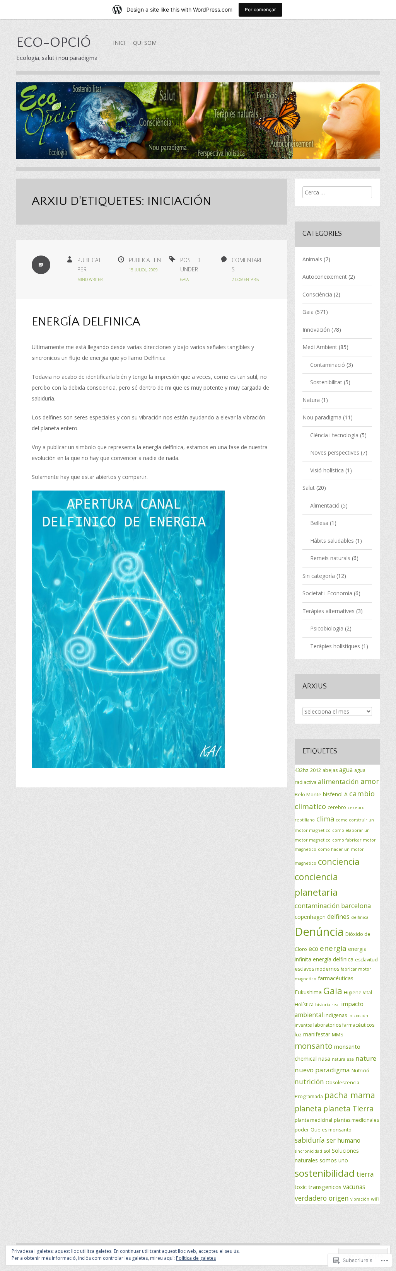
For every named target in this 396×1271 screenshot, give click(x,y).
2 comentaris (245, 279)
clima (325, 818)
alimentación (338, 781)
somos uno (333, 1160)
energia (333, 948)
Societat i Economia (327, 593)
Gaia (184, 279)
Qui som (145, 42)
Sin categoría (318, 575)
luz (298, 1034)
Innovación (316, 329)
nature (365, 1058)
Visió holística (327, 470)
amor (369, 781)
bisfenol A (335, 794)
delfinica (360, 917)
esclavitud (366, 959)
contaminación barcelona (333, 905)
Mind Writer (89, 279)
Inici (119, 42)
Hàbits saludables (332, 540)
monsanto (314, 1045)
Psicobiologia (326, 628)
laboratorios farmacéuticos (343, 1025)
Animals (312, 259)
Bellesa (319, 522)
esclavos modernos (317, 969)
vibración (359, 1199)
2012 (315, 770)
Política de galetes (196, 1258)
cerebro (337, 807)
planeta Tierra (348, 1108)
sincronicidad (308, 1151)
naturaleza (343, 1059)
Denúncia (319, 931)
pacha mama (349, 1095)
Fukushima (308, 992)
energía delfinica (333, 959)
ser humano (343, 1140)
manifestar (316, 1034)
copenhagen (310, 916)
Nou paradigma (321, 417)
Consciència (317, 294)
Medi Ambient (319, 347)
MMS (337, 1034)
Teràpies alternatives (328, 611)
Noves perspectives (334, 452)
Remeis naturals (330, 558)
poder (302, 1129)
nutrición (309, 1081)
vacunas (354, 1186)
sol (327, 1151)
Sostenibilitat (326, 382)
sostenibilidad (325, 1173)
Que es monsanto (331, 1129)
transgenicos (324, 1187)
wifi (375, 1199)
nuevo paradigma (322, 1069)
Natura (311, 400)
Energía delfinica (86, 322)
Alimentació (325, 505)
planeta (308, 1108)
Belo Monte (308, 794)
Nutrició (360, 1070)
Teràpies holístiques (335, 646)
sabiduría (310, 1140)
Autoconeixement (324, 276)
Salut (308, 487)
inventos (303, 1025)
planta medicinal (313, 1120)
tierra (365, 1174)
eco (313, 948)
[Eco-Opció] (198, 126)
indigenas (335, 1015)
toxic (301, 1187)
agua (346, 769)
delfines (338, 916)
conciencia (339, 861)
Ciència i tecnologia (334, 435)
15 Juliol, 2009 (143, 270)
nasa (324, 1058)
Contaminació (327, 364)
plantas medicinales (356, 1120)
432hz (302, 770)
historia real (327, 1004)
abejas (330, 770)
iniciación (358, 1015)
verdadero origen (322, 1198)
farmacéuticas (335, 978)
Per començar (260, 9)
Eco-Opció (53, 42)
